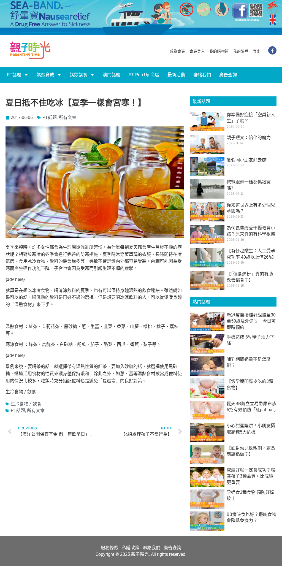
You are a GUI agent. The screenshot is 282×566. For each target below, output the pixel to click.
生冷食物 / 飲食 (26, 404)
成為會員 (177, 51)
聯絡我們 (202, 74)
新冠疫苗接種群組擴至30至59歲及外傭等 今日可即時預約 (251, 321)
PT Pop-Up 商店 (144, 74)
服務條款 (109, 547)
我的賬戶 (240, 51)
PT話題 (14, 74)
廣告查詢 (228, 74)
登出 (257, 51)
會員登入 (197, 51)
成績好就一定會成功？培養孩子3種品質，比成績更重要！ (251, 476)
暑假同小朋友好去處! (247, 160)
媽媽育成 (45, 74)
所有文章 (67, 117)
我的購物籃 (219, 51)
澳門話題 (111, 74)
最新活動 (176, 74)
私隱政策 (130, 547)
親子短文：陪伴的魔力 (249, 137)
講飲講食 (78, 74)
